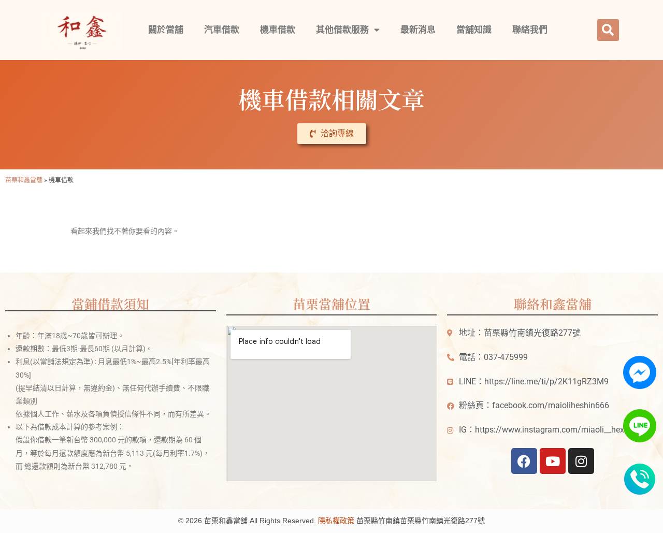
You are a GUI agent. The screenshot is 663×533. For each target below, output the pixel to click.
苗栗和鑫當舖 (23, 180)
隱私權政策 (336, 520)
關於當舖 (165, 29)
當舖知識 (474, 29)
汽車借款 (221, 29)
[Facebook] (524, 461)
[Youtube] (553, 461)
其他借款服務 (342, 29)
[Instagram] (581, 461)
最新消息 (418, 29)
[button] (608, 30)
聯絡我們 (529, 29)
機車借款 (277, 29)
